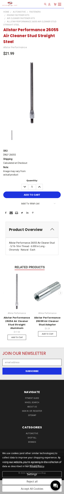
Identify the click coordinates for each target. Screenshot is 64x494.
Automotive (32, 433)
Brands (32, 442)
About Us (32, 407)
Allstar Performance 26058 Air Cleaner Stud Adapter (47, 321)
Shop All (32, 438)
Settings (32, 474)
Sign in (25, 411)
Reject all (32, 481)
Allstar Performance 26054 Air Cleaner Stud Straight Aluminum (17, 323)
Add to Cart (16, 337)
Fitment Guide (32, 398)
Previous (4, 293)
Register (37, 411)
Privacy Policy (37, 466)
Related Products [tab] (30, 267)
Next (60, 293)
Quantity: (32, 180)
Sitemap (32, 415)
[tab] (32, 230)
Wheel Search (32, 402)
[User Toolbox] (49, 4)
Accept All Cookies (32, 489)
